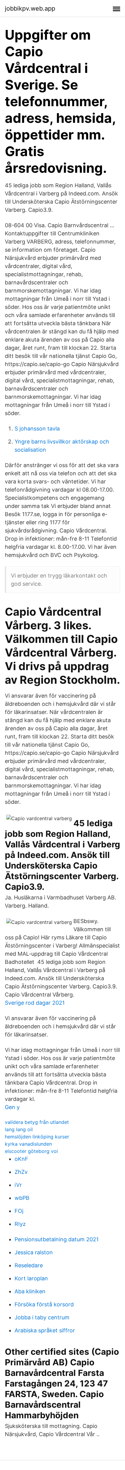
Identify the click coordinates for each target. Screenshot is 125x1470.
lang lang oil (19, 1129)
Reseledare (29, 1265)
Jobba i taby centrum (42, 1317)
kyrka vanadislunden (28, 1144)
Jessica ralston (34, 1252)
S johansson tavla (37, 428)
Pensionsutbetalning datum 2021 (57, 1239)
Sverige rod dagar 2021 (35, 1003)
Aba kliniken (30, 1291)
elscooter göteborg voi (31, 1151)
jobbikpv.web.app (30, 8)
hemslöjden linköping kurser (37, 1137)
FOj (19, 1211)
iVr (18, 1185)
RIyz (20, 1224)
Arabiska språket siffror (45, 1330)
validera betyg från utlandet (37, 1122)
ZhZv (21, 1172)
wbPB (22, 1198)
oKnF (21, 1159)
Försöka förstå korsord (44, 1304)
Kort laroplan (31, 1278)
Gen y (12, 1107)
